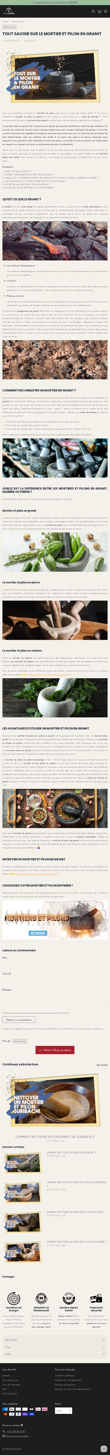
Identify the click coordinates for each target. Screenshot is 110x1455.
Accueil (5, 21)
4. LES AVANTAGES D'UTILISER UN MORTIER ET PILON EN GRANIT (34, 181)
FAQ (4, 1389)
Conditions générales (65, 1375)
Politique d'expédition (65, 1384)
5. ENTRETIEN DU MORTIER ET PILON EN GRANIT (25, 184)
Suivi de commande (11, 1384)
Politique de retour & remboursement (72, 1389)
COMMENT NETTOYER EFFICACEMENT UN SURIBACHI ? (55, 1136)
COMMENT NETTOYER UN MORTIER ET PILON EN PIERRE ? (77, 1241)
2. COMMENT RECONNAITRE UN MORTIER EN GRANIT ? (28, 174)
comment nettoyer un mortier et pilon (36, 873)
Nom (4, 957)
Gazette (6, 1375)
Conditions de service (73, 1028)
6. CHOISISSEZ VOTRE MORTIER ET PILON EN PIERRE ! (28, 187)
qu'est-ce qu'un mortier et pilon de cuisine (49, 674)
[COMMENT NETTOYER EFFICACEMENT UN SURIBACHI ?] (55, 1101)
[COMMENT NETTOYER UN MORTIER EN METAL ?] (23, 1163)
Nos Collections (9, 1393)
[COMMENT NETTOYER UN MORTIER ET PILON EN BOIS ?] (23, 1222)
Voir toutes (102, 1064)
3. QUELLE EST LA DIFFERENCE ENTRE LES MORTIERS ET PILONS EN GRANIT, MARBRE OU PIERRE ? (50, 177)
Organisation (9, 27)
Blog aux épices (18, 21)
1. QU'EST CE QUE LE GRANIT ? (17, 171)
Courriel (6, 973)
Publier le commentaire (19, 1019)
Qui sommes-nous (10, 1380)
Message (6, 989)
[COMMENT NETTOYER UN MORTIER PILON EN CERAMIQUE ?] (23, 1192)
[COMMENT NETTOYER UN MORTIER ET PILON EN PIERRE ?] (23, 1252)
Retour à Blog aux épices (57, 1050)
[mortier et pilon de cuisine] (55, 938)
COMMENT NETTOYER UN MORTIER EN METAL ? (71, 1152)
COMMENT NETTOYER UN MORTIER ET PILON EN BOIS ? (75, 1212)
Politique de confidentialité (47, 1028)
